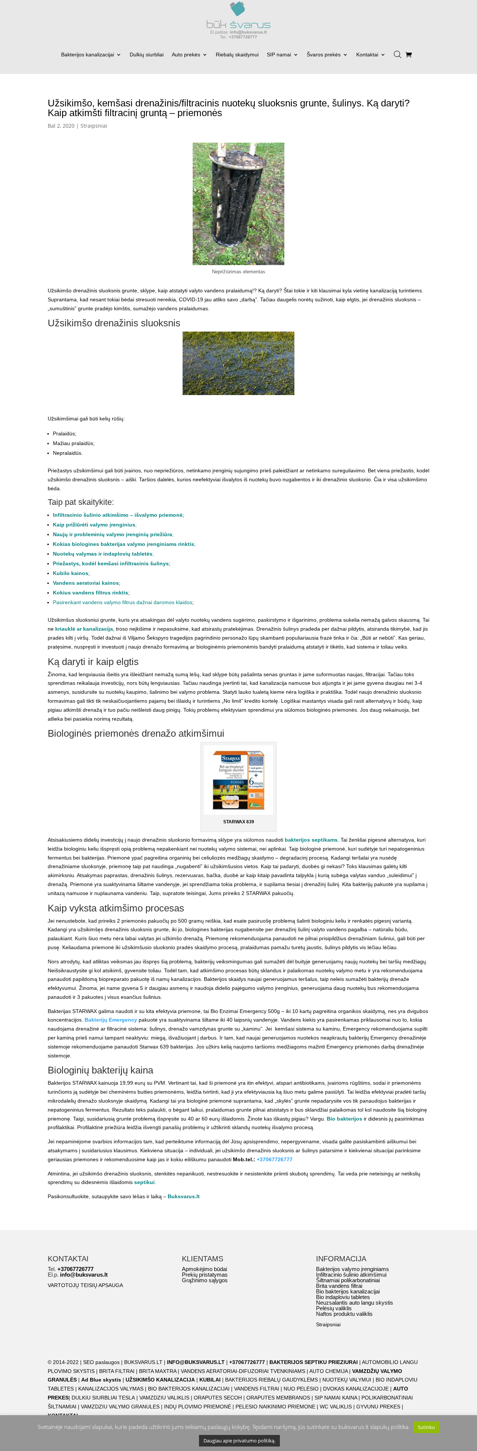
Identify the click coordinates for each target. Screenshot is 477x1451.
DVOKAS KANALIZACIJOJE (356, 1389)
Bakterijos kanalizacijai (87, 55)
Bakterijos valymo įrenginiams (352, 1269)
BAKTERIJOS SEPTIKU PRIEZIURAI (313, 1362)
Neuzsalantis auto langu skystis (354, 1302)
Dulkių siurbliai (147, 55)
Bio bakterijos (344, 1119)
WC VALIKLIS (336, 1407)
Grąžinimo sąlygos (205, 1280)
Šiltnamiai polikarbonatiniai (348, 1280)
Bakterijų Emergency (111, 1020)
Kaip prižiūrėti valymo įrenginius (94, 525)
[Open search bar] (397, 52)
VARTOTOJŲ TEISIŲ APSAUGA (85, 1285)
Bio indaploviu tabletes (343, 1297)
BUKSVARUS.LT (143, 1362)
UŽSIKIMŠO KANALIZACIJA (160, 1380)
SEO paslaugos (101, 1362)
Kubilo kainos (70, 573)
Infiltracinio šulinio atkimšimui (351, 1274)
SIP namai (279, 55)
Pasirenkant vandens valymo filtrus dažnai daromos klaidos (122, 602)
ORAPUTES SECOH (218, 1398)
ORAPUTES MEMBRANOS (278, 1398)
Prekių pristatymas (205, 1274)
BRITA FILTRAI (117, 1371)
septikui (144, 1182)
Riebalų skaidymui (237, 55)
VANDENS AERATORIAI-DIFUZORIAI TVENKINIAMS (243, 1371)
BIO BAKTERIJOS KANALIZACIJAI (189, 1389)
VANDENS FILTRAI (256, 1389)
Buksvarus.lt (184, 1196)
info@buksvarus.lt (84, 1274)
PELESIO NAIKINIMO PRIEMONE (275, 1407)
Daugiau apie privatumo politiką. (239, 1440)
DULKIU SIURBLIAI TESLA (103, 1398)
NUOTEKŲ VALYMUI (346, 1380)
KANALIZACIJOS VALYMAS (110, 1389)
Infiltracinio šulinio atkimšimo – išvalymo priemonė (118, 515)
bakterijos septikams (311, 840)
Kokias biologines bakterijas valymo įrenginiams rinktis (123, 544)
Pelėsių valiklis (334, 1308)
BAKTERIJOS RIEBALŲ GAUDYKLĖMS (271, 1380)
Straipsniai (93, 125)
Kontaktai (367, 55)
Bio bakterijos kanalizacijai (348, 1291)
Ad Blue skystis (101, 1380)
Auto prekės (186, 55)
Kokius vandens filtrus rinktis (90, 593)
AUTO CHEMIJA (329, 1371)
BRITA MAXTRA (157, 1371)
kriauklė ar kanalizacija (84, 629)
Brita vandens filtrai (339, 1286)
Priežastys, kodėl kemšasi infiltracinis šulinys (111, 563)
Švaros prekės (324, 55)
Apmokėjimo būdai (204, 1269)
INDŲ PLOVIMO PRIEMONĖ (197, 1407)
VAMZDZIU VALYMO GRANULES (120, 1407)
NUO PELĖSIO (301, 1389)
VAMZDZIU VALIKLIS (164, 1398)
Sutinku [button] (426, 1427)
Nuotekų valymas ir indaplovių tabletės (102, 554)
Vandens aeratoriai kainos (86, 583)
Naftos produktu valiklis (344, 1314)
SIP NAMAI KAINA (336, 1398)
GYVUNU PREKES (378, 1407)
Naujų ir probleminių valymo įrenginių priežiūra (112, 534)
